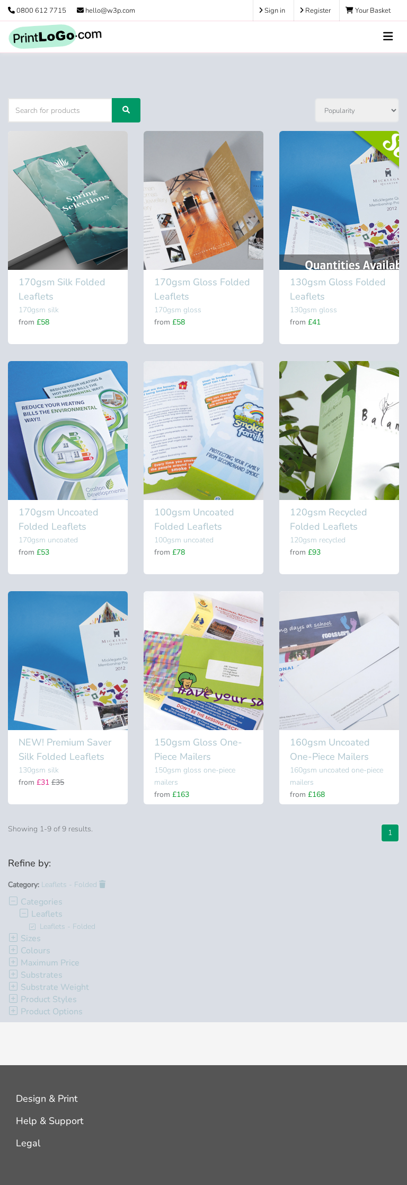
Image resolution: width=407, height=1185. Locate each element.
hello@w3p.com (109, 10)
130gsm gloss (313, 310)
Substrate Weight (54, 987)
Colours (34, 950)
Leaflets (46, 914)
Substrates (41, 975)
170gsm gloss (177, 310)
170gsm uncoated (48, 540)
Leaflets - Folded (70, 885)
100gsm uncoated (184, 540)
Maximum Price (49, 963)
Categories (41, 902)
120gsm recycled (318, 540)
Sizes (30, 938)
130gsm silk (39, 770)
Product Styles (48, 999)
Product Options (51, 1011)
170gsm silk (39, 310)
